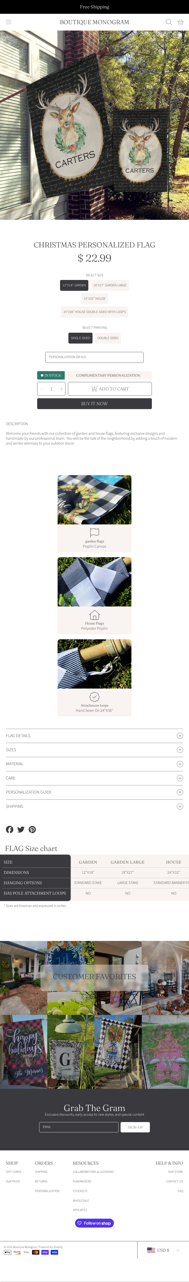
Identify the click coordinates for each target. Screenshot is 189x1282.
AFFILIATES (80, 1210)
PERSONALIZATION (47, 1191)
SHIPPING (41, 1172)
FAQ (180, 1191)
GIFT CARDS (13, 1172)
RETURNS (41, 1181)
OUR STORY (175, 1172)
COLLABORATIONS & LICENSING (93, 1172)
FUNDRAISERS (82, 1181)
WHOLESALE (81, 1200)
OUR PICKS (13, 1181)
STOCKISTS (80, 1191)
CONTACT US (174, 1181)
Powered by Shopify (50, 1247)
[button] (8, 22)
